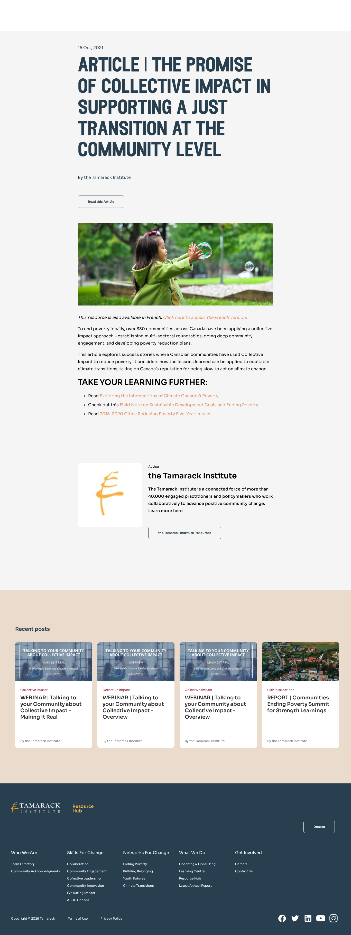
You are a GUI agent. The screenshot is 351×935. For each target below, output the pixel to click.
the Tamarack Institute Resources (184, 533)
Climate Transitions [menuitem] (138, 885)
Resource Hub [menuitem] (190, 878)
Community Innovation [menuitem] (85, 885)
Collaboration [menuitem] (78, 864)
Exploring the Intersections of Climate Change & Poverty (159, 396)
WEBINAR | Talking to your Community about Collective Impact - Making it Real (51, 707)
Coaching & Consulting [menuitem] (197, 864)
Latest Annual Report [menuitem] (195, 885)
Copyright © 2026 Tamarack (33, 918)
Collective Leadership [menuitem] (84, 878)
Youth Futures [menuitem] (134, 878)
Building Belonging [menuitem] (138, 871)
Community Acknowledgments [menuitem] (35, 871)
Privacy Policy (111, 918)
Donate (319, 827)
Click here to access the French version (204, 317)
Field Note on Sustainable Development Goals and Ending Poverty (189, 405)
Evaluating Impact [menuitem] (81, 893)
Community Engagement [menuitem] (87, 871)
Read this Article (101, 201)
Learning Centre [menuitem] (192, 871)
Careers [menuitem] (241, 864)
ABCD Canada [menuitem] (78, 900)
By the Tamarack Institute (40, 741)
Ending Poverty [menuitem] (135, 864)
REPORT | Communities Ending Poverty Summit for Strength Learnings (298, 704)
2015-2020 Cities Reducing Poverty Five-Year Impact (155, 413)
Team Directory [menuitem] (23, 864)
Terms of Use (78, 918)
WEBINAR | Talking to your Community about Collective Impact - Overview (133, 707)
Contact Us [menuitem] (244, 871)
